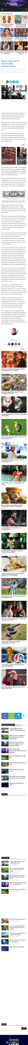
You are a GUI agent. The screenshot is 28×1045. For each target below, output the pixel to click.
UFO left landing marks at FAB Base (18, 889)
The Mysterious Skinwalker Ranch (17, 919)
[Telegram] (14, 81)
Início (2, 58)
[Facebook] (7, 81)
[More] (24, 716)
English (6, 58)
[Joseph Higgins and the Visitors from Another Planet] (5, 730)
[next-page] (5, 790)
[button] (2, 10)
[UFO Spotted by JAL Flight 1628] (5, 771)
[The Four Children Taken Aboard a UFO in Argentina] (5, 941)
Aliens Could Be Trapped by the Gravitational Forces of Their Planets (17, 737)
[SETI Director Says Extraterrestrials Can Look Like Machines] (5, 750)
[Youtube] (15, 344)
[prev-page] (2, 790)
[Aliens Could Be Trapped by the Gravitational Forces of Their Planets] (5, 737)
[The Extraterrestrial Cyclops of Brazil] (5, 764)
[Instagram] (19, 344)
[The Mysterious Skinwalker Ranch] (5, 920)
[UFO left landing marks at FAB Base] (5, 757)
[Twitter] (17, 81)
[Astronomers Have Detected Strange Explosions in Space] (5, 778)
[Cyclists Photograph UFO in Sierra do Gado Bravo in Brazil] (5, 935)
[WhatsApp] (10, 81)
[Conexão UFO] (14, 4)
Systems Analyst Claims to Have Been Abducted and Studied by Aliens (16, 744)
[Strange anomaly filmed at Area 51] (5, 784)
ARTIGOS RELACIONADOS (8, 724)
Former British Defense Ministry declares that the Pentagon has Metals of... (17, 927)
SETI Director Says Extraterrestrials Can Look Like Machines (17, 750)
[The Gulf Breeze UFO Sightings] (5, 948)
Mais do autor (19, 724)
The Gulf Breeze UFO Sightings (17, 946)
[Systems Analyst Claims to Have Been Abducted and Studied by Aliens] (5, 743)
